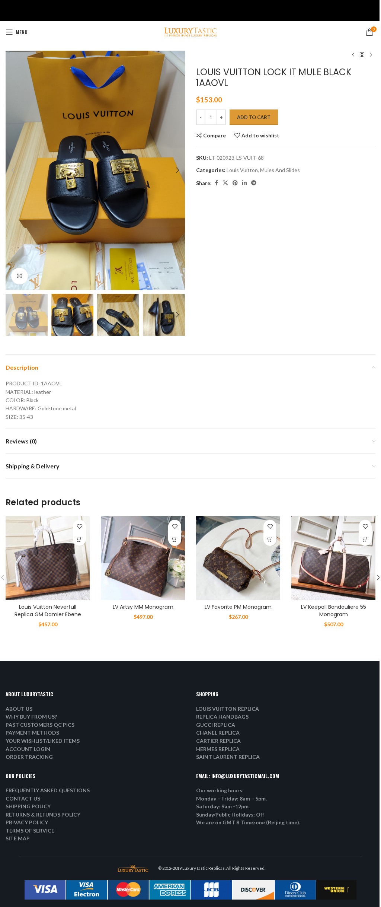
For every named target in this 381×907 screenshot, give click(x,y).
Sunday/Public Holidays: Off (230, 814)
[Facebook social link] (216, 183)
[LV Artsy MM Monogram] (143, 558)
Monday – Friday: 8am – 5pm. (231, 798)
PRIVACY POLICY (27, 822)
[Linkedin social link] (244, 183)
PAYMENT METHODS (32, 732)
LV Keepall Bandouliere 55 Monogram (333, 610)
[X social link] (225, 183)
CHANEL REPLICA (218, 732)
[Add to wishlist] (79, 526)
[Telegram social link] (254, 183)
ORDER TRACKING (29, 757)
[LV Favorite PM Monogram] (238, 558)
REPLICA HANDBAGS (222, 716)
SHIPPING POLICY (28, 806)
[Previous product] (353, 55)
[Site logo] (190, 31)
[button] (13, 170)
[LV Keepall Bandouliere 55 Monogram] (333, 558)
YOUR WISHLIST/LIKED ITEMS (43, 741)
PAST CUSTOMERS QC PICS (40, 725)
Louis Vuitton (242, 170)
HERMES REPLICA (218, 749)
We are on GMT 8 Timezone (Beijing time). (248, 822)
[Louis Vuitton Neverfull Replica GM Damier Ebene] (48, 558)
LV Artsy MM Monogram (143, 607)
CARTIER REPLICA (218, 741)
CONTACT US (23, 798)
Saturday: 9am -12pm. (223, 806)
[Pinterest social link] (235, 183)
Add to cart (253, 117)
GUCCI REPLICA (215, 725)
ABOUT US (19, 709)
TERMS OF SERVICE (30, 830)
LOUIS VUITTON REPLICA (227, 709)
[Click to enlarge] (19, 276)
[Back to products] (362, 55)
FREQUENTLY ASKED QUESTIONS (48, 790)
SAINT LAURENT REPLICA (228, 757)
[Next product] (370, 55)
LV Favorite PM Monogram (238, 607)
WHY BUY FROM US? (31, 716)
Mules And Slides (280, 170)
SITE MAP (18, 838)
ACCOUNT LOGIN (28, 749)
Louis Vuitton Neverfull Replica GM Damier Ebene (48, 610)
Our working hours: (220, 790)
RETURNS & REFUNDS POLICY (43, 814)
